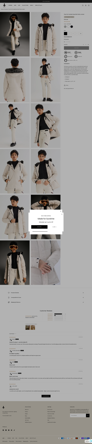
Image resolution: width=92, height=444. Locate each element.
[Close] (61, 211)
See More (39, 226)
